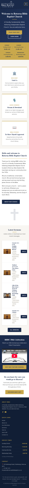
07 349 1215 (7, 468)
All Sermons (14, 330)
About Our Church (10, 202)
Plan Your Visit (14, 32)
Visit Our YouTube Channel (14, 367)
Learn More (14, 36)
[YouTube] (5, 412)
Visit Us (4, 430)
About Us (4, 423)
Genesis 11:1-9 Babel (15, 311)
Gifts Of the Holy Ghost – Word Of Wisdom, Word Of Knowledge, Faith (15, 290)
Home (3, 420)
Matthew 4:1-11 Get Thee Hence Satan (15, 267)
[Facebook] (3, 412)
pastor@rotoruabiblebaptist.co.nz (12, 470)
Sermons (4, 427)
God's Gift (4, 432)
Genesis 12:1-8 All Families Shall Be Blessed (15, 246)
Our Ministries (6, 425)
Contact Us (5, 435)
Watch (24, 251)
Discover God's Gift (14, 392)
